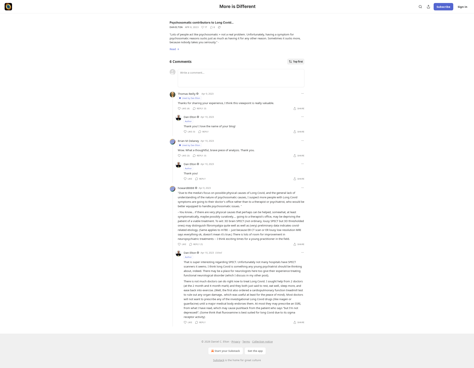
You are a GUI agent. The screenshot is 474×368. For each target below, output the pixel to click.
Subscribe (443, 7)
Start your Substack (227, 351)
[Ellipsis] (303, 93)
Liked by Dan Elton (191, 98)
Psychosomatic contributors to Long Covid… (202, 22)
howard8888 (186, 188)
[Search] (420, 6)
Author (188, 121)
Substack (218, 360)
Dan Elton (176, 27)
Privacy (235, 341)
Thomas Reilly (187, 94)
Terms (246, 341)
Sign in (462, 7)
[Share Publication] (428, 6)
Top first (298, 61)
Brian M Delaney (188, 141)
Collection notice (262, 341)
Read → (174, 49)
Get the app (255, 351)
